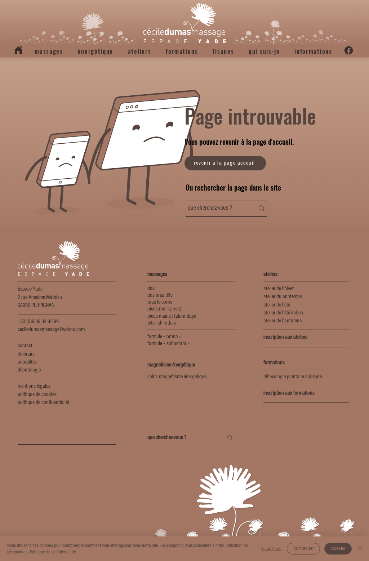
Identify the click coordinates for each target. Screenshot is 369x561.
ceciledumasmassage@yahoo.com (51, 329)
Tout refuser (303, 548)
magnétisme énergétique (171, 365)
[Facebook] (348, 50)
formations (274, 363)
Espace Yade (30, 289)
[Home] (18, 50)
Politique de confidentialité (53, 552)
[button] (49, 51)
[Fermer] (360, 548)
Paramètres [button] (271, 548)
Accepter (338, 548)
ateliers (270, 274)
